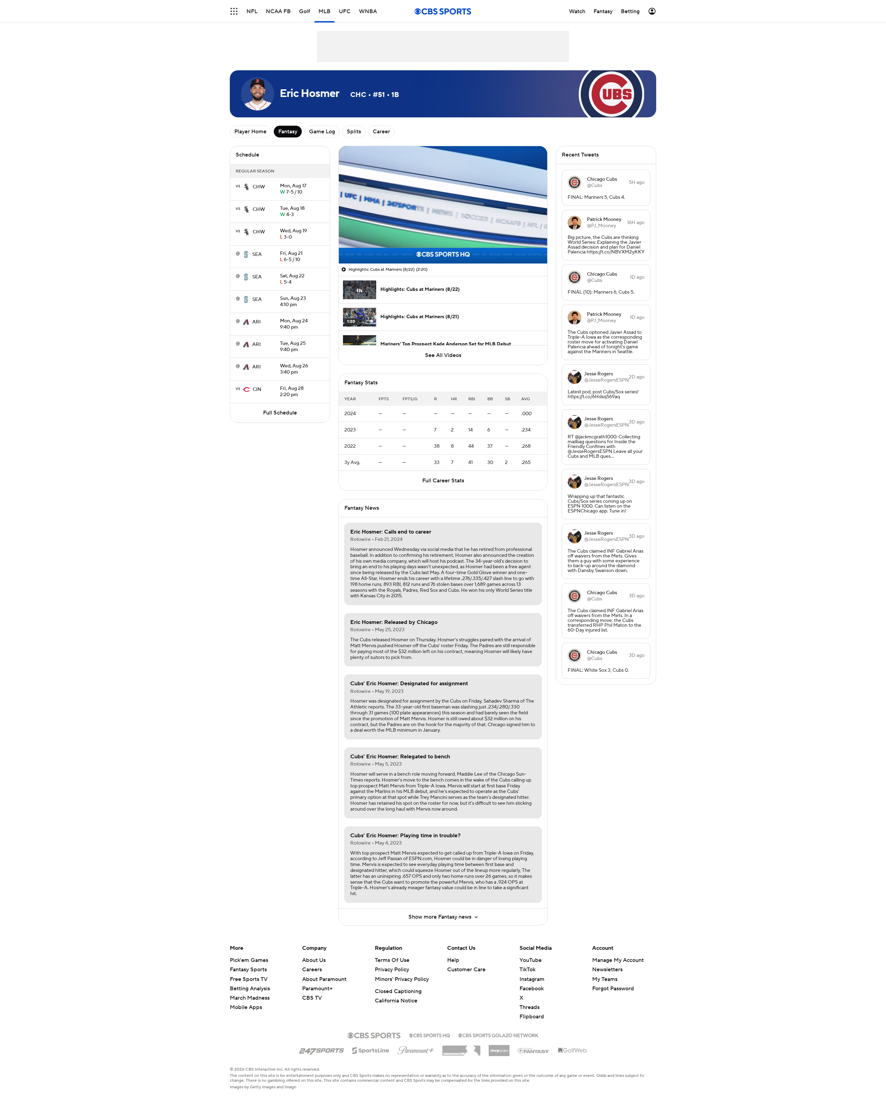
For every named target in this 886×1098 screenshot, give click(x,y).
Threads (529, 1007)
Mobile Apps (246, 1007)
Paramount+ (317, 988)
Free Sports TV (249, 979)
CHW (259, 187)
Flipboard (531, 1016)
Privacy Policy (392, 969)
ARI (256, 322)
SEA (257, 254)
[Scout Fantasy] (534, 1050)
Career (381, 131)
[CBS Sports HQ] (429, 1034)
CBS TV (312, 997)
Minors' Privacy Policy (402, 979)
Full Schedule (280, 412)
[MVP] (499, 1047)
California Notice (396, 1000)
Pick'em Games (249, 960)
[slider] (443, 243)
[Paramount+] (416, 1048)
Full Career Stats (443, 480)
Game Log (322, 131)
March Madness (250, 997)
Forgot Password (613, 988)
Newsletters (607, 969)
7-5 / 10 (293, 189)
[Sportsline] (370, 1049)
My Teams (604, 979)
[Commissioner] (461, 1048)
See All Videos (443, 355)
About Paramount (324, 979)
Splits (354, 131)
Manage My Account (618, 960)
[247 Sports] (321, 1049)
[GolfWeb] (572, 1050)
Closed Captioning (398, 991)
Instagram (531, 979)
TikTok (527, 969)
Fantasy (287, 131)
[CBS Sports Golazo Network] (498, 1034)
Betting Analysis (250, 988)
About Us (314, 960)
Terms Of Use (392, 960)
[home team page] (246, 187)
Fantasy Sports (248, 969)
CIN (257, 389)
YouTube (530, 960)
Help (453, 960)
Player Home (250, 131)
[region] (443, 205)
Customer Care (466, 969)
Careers (312, 969)
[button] (234, 11)
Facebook (531, 988)
